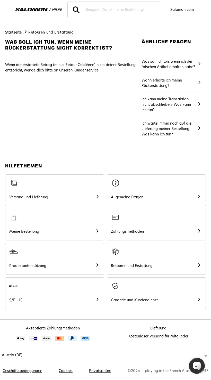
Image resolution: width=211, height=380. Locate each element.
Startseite (13, 33)
